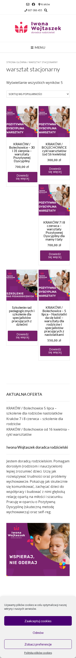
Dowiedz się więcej (22, 176)
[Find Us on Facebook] (33, 4)
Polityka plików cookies (38, 653)
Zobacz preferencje (38, 644)
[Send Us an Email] (27, 4)
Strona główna (16, 62)
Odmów (38, 632)
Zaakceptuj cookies (38, 621)
